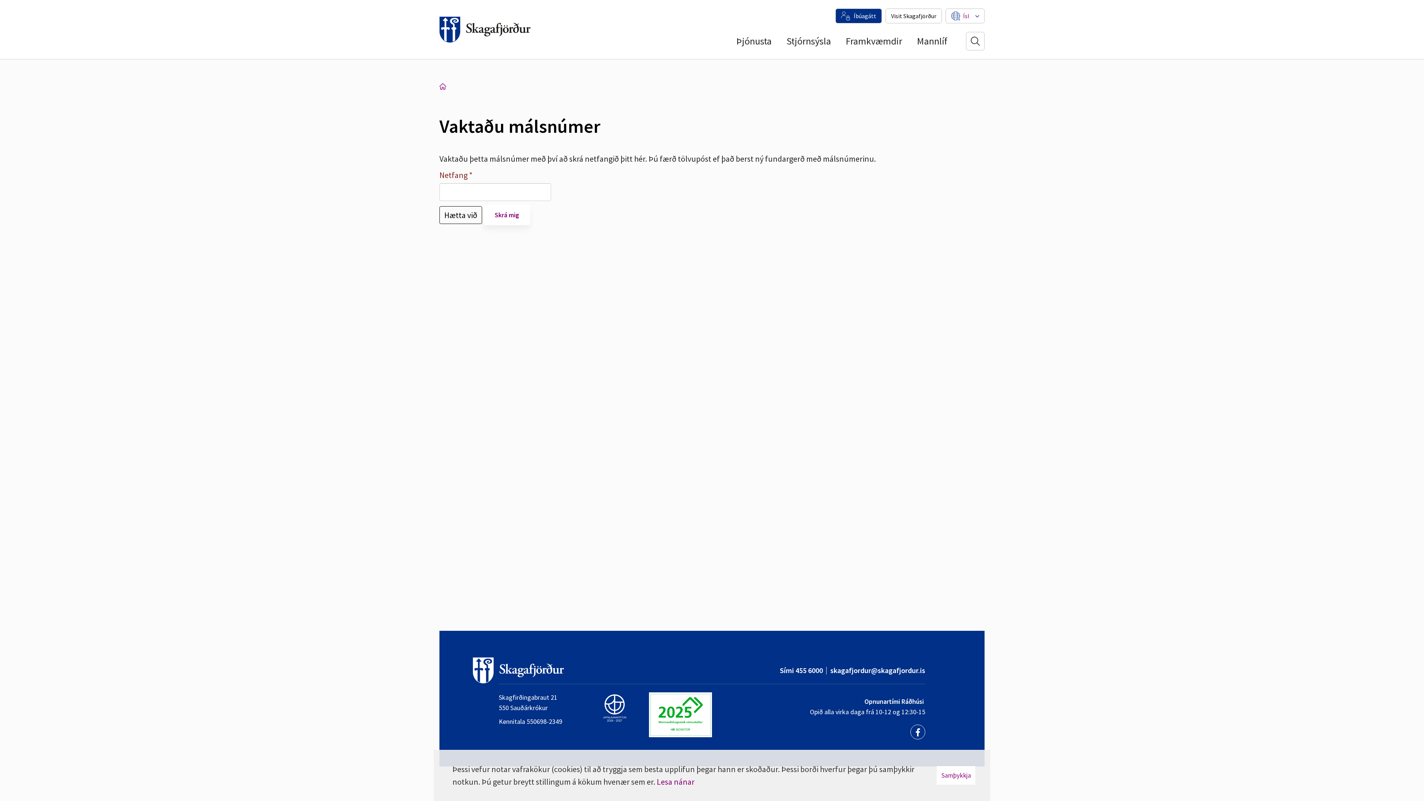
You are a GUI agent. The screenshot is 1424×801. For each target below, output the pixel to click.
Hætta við (460, 215)
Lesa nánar (676, 782)
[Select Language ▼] (966, 16)
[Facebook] (917, 732)
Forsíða (442, 86)
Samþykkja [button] (956, 775)
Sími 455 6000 (801, 670)
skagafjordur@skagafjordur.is (877, 670)
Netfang (453, 175)
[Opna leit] (975, 41)
